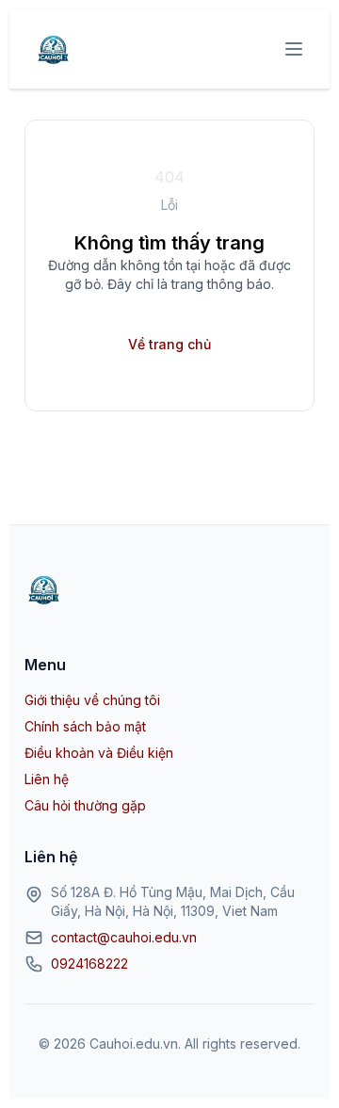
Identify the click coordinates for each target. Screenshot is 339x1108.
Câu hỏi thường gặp (85, 805)
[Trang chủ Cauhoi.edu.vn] (53, 49)
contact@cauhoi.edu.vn (124, 937)
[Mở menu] (293, 49)
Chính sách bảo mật (85, 726)
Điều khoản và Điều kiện (98, 753)
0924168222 (89, 963)
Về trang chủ (169, 344)
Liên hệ (46, 779)
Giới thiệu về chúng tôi (92, 700)
